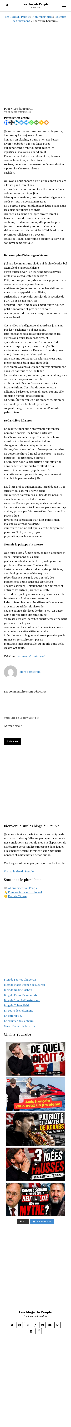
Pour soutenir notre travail (25, 892)
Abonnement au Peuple (23, 888)
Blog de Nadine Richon (18, 990)
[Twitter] (21, 122)
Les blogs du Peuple (36, 4)
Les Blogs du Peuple (17, 17)
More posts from (29, 672)
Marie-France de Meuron (19, 1026)
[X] (11, 122)
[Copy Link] (41, 122)
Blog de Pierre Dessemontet (21, 995)
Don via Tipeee (17, 896)
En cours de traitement (31, 656)
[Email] (36, 122)
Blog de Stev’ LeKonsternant (22, 1000)
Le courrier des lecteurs (18, 1021)
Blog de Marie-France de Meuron (24, 985)
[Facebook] (6, 122)
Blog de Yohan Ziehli (16, 1005)
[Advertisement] (35, 58)
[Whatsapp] (31, 122)
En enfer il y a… (13, 1016)
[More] (46, 122)
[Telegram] (26, 122)
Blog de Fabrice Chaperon (20, 979)
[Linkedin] (16, 122)
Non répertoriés (42, 17)
